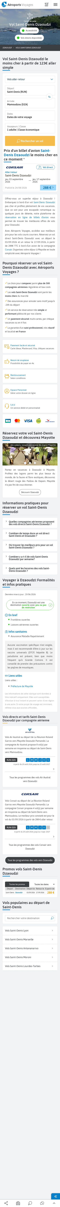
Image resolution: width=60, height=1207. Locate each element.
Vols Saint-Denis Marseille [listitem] (19, 939)
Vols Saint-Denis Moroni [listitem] (18, 957)
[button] (29, 30)
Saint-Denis (39, 202)
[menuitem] (17, 4)
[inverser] (49, 97)
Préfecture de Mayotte (22, 686)
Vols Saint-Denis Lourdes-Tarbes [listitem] (22, 966)
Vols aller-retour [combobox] (16, 79)
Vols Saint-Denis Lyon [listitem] (16, 930)
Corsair (8, 249)
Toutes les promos (17, 884)
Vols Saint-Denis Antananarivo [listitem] (21, 948)
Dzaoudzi (50, 202)
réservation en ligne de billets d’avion (27, 217)
